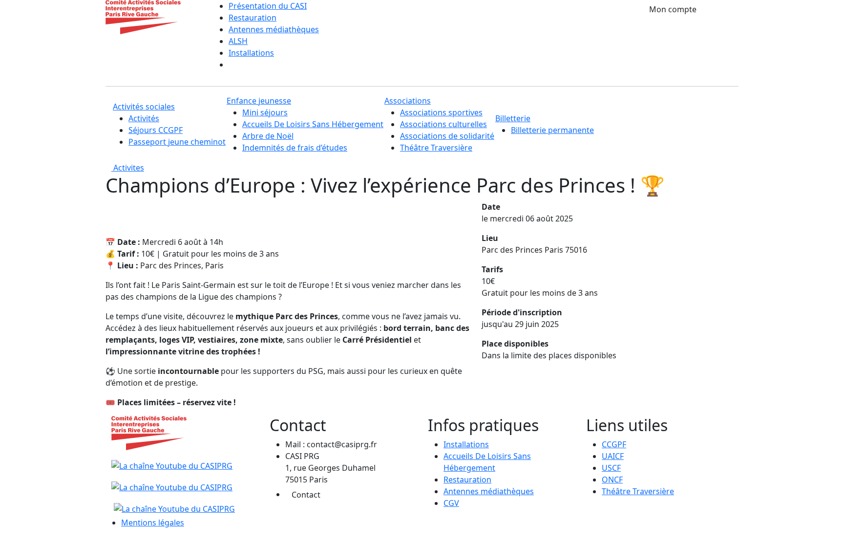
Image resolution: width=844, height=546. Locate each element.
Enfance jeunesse (259, 100)
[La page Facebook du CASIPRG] (171, 481)
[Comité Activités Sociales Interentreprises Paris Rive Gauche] (143, 16)
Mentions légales (152, 522)
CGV (451, 503)
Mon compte (672, 9)
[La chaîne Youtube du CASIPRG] (173, 460)
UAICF (613, 456)
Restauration (252, 17)
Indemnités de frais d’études (294, 147)
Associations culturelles (443, 124)
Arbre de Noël (268, 136)
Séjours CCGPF (155, 130)
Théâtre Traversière (436, 147)
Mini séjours (265, 112)
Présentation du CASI (268, 5)
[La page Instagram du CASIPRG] (173, 503)
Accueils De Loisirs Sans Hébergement (312, 124)
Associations (407, 100)
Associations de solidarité (447, 136)
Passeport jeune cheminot (177, 141)
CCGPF (614, 444)
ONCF (612, 479)
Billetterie (512, 118)
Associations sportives (441, 112)
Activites (127, 167)
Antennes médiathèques (274, 29)
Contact (306, 494)
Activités (143, 118)
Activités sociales (144, 106)
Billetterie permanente (552, 130)
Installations (251, 52)
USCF (611, 467)
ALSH (238, 41)
